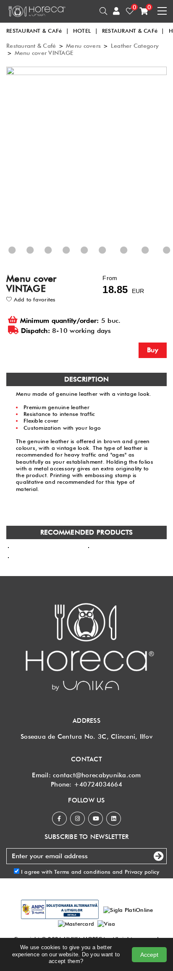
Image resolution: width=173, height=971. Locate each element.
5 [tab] (21, 257)
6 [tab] (39, 257)
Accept (149, 954)
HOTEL (85, 30)
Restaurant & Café (31, 45)
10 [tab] (113, 257)
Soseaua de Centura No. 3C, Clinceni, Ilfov (86, 736)
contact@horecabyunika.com (97, 775)
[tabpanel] (88, 163)
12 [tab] (155, 257)
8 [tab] (75, 257)
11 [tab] (134, 257)
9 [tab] (93, 257)
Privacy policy (142, 871)
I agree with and (89, 871)
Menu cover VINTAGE (44, 52)
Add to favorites (33, 299)
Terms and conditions (82, 871)
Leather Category (135, 45)
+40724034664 (98, 784)
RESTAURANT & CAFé (37, 30)
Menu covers (83, 45)
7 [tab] (57, 257)
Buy (152, 350)
